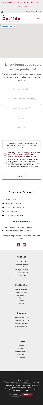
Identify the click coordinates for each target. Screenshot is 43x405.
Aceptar (27, 395)
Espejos (21, 298)
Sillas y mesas (21, 292)
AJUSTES (28, 390)
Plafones (22, 346)
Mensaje (21, 128)
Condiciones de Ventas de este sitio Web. (22, 156)
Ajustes (15, 395)
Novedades (21, 357)
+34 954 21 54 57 (23, 6)
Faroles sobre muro (21, 272)
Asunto (21, 118)
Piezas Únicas (21, 354)
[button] (19, 245)
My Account (30, 11)
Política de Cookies (23, 155)
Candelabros (21, 295)
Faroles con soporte (21, 264)
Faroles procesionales (21, 270)
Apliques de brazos (21, 351)
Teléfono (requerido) (21, 108)
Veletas (21, 303)
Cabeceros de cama (21, 289)
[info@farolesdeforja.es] (13, 215)
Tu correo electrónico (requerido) (21, 98)
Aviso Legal (26, 153)
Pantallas (21, 349)
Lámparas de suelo (21, 323)
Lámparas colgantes (21, 318)
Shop (40, 11)
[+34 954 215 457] (11, 211)
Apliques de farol (21, 261)
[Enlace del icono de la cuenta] (2, 12)
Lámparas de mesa (22, 326)
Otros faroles (21, 275)
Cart (36, 11)
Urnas (21, 301)
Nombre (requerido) (21, 89)
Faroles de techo (21, 267)
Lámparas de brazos (21, 320)
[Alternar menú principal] (38, 18)
